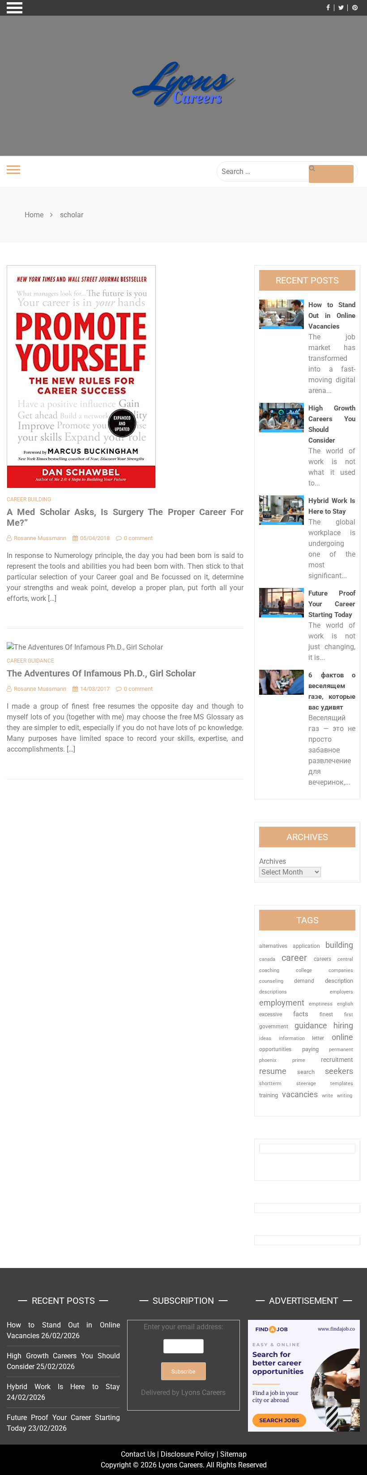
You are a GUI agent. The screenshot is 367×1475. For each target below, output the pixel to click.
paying (310, 1049)
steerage (306, 1083)
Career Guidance (30, 661)
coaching (269, 970)
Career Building (29, 499)
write (327, 1096)
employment (281, 1002)
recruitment (337, 1059)
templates (341, 1083)
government (273, 1026)
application (306, 946)
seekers (339, 1071)
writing (344, 1096)
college (304, 970)
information (292, 1038)
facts (300, 1014)
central (345, 959)
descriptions (273, 992)
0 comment (138, 538)
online (342, 1037)
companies (341, 970)
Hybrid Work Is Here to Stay (63, 1386)
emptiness (321, 1004)
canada (267, 959)
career (294, 957)
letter (318, 1038)
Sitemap (233, 1454)
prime (298, 1060)
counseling (271, 981)
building (339, 945)
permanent (341, 1049)
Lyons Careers (203, 1392)
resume (272, 1071)
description (339, 980)
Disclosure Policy (188, 1454)
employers (341, 992)
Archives (272, 861)
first (348, 1014)
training (268, 1095)
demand (304, 981)
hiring (343, 1025)
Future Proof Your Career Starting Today (331, 604)
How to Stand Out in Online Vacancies (331, 315)
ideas (265, 1038)
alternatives (273, 946)
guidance (310, 1025)
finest (326, 1014)
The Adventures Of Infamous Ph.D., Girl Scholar (101, 673)
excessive (270, 1014)
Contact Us (138, 1454)
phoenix (267, 1060)
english (345, 1004)
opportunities (275, 1049)
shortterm (270, 1083)
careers (322, 959)
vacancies (300, 1094)
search (306, 1072)
